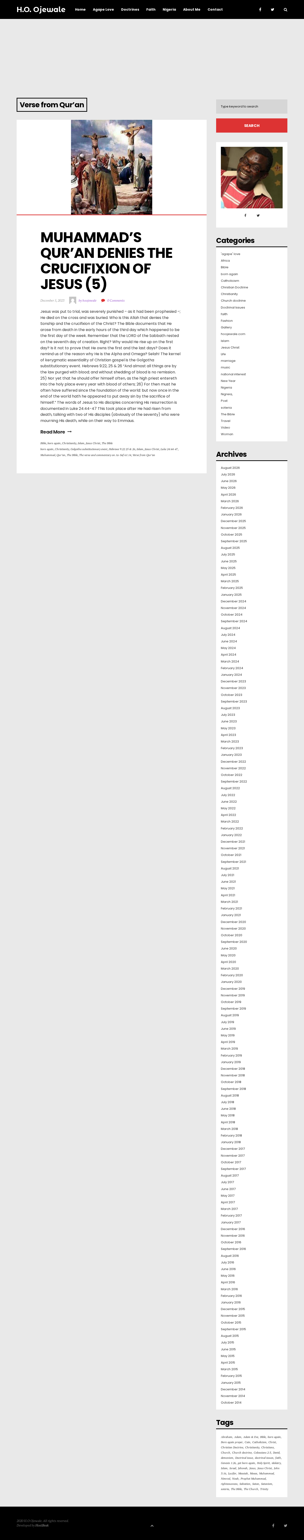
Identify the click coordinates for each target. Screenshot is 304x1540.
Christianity (69, 443)
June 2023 (229, 721)
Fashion (227, 321)
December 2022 (233, 762)
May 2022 (228, 808)
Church (225, 1452)
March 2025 (230, 581)
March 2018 (229, 1129)
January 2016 (231, 1302)
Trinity (264, 1489)
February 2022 (232, 828)
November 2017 (233, 1156)
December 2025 (233, 521)
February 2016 (231, 1296)
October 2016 (231, 1242)
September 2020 (234, 942)
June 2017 (228, 1189)
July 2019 (227, 1022)
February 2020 (232, 975)
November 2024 (233, 608)
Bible (43, 443)
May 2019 (228, 1035)
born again (54, 443)
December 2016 (233, 1229)
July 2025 (228, 554)
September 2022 (234, 781)
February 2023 (232, 748)
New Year (228, 381)
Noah (235, 1478)
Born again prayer (232, 1442)
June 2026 (229, 481)
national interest (233, 374)
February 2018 (231, 1135)
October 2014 (231, 1403)
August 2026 (230, 468)
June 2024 (229, 641)
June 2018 (228, 1109)
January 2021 (231, 915)
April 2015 (228, 1363)
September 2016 (233, 1249)
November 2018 (233, 1075)
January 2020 (231, 982)
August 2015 (230, 1336)
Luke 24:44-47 (169, 449)
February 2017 (231, 1215)
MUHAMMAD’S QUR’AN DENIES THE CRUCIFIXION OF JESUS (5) (107, 260)
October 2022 (231, 775)
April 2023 (228, 735)
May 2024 (228, 648)
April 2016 (228, 1282)
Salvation (244, 1484)
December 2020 (233, 922)
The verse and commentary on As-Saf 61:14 (105, 455)
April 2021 (228, 895)
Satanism (266, 1484)
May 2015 (228, 1356)
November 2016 (233, 1236)
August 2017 (230, 1175)
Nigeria (226, 387)
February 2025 (232, 588)
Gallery (226, 327)
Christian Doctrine (234, 287)
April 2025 (228, 575)
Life (223, 354)
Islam (81, 443)
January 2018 (231, 1142)
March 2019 (229, 1049)
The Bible (107, 443)
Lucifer (232, 1473)
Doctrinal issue (244, 1457)
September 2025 (234, 541)
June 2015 (228, 1349)
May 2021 (228, 888)
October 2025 (231, 535)
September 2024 (234, 621)
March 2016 (229, 1289)
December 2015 (233, 1309)
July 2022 (228, 795)
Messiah (243, 1473)
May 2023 (228, 728)
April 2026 (228, 494)
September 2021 (233, 862)
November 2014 (233, 1396)
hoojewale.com (233, 334)
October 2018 (231, 1082)
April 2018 (228, 1122)
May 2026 (228, 488)
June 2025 (229, 561)
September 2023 (234, 701)
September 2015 (233, 1329)
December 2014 (233, 1389)
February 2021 (231, 908)
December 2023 (233, 681)
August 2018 (230, 1095)
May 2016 (228, 1276)
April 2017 (228, 1202)
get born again (246, 1463)
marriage (228, 361)
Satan (255, 1484)
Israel (232, 1468)
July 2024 (228, 635)
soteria (226, 408)
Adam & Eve (250, 1437)
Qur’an (61, 455)
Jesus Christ (93, 443)
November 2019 (233, 995)
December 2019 (233, 989)
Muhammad (47, 455)
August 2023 (230, 708)
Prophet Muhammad (253, 1478)
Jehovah (242, 1468)
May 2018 (228, 1115)
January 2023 (231, 755)
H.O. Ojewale (41, 9)
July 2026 (228, 474)
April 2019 (228, 1042)
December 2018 (233, 1069)
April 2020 (228, 962)
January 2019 (231, 1062)
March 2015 (229, 1369)
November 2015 (233, 1316)
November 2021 (233, 848)
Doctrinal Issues (233, 307)
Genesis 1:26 (228, 1463)
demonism (227, 1457)
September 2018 (233, 1089)
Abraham (226, 1437)
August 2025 (230, 548)
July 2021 (227, 875)
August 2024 (230, 628)
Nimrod (225, 1478)
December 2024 (233, 601)
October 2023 (231, 695)
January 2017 (231, 1222)
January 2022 (231, 835)
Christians (267, 1447)
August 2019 (230, 1015)
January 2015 (231, 1383)
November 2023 (233, 688)
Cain (247, 1442)
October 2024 (231, 615)
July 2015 (227, 1342)
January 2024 (231, 675)
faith (224, 314)
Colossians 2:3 (262, 1452)
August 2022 (230, 788)
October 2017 (231, 1162)
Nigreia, (227, 394)
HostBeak (42, 1525)
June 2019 (228, 1029)
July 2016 (227, 1262)
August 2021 (230, 868)
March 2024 (230, 661)
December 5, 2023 (52, 300)
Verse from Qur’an (144, 455)
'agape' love (230, 254)
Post (224, 401)
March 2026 (230, 501)
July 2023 (228, 715)
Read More (52, 432)
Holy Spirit (263, 1463)
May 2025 (228, 568)
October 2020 (231, 935)
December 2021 (233, 842)
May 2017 (227, 1196)
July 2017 (227, 1182)
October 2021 (231, 855)
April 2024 (228, 655)
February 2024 (232, 668)
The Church (251, 1489)
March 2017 (229, 1209)
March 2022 (230, 821)
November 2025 (233, 528)
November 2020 (233, 929)
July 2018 (227, 1102)
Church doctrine (233, 301)
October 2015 (231, 1323)
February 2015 (231, 1376)
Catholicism (230, 281)
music (225, 367)
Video (225, 427)
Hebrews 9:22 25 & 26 (122, 449)
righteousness (229, 1484)
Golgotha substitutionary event (89, 449)
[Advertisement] (152, 54)
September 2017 (233, 1169)
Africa (225, 261)
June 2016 (228, 1269)
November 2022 (233, 768)
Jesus (252, 1468)
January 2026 (231, 514)
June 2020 (229, 948)
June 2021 (228, 882)
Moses (253, 1473)
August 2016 (230, 1256)
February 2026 (232, 508)
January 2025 (231, 595)
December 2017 (233, 1149)
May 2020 (228, 955)
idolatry (276, 1463)
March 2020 (230, 969)
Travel (225, 421)
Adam (237, 1437)
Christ (272, 1442)
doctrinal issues (264, 1457)
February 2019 (231, 1055)
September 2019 (233, 1009)
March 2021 (229, 902)
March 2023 (230, 741)
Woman (227, 434)
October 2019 (231, 1002)
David (276, 1452)
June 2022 (229, 802)
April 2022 (228, 815)
